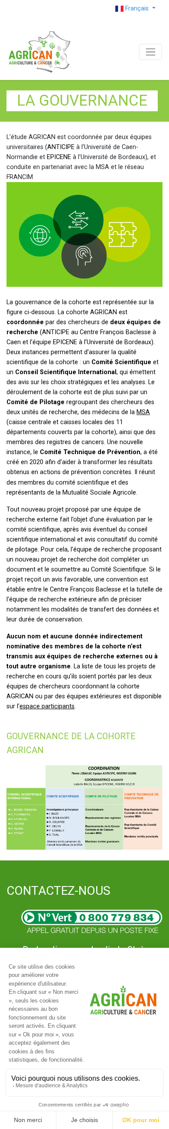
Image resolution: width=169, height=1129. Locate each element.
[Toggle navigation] (150, 52)
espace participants (47, 706)
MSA (143, 412)
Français (137, 8)
